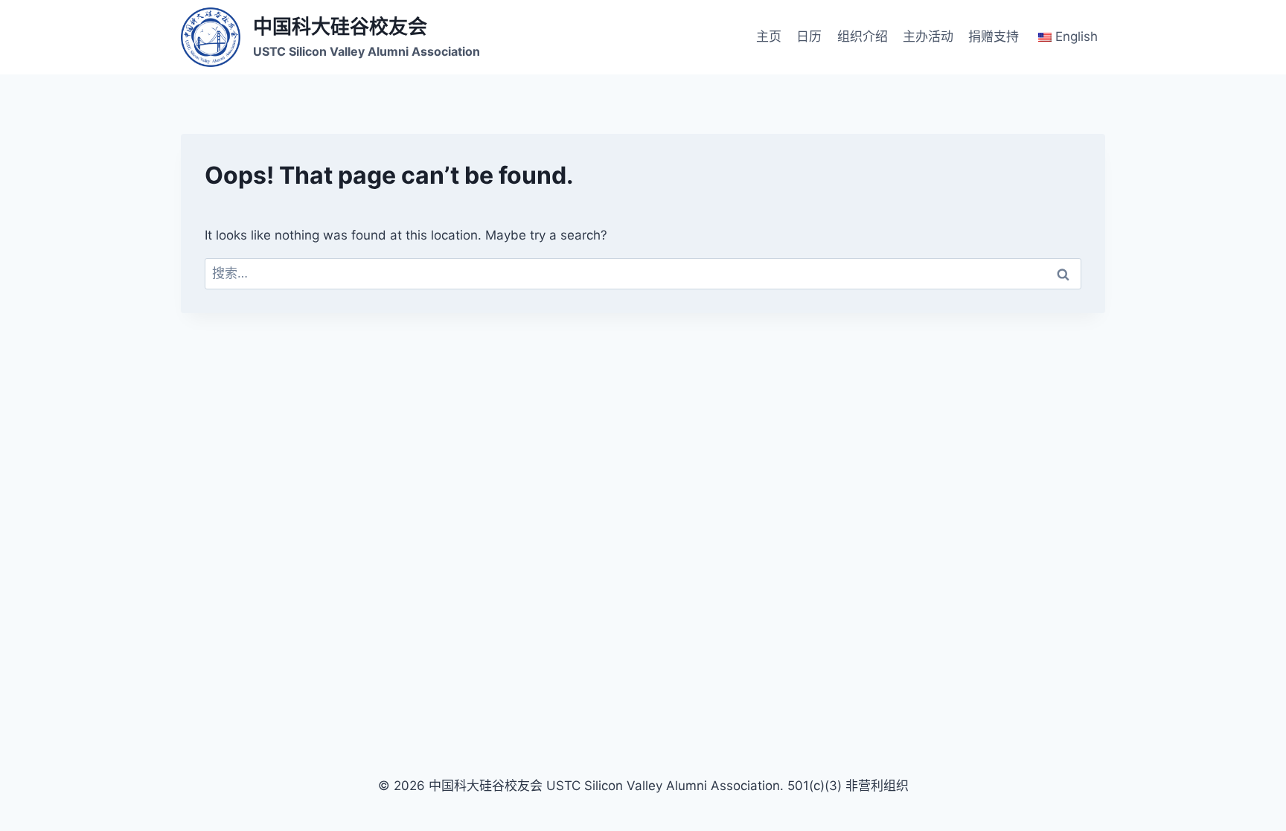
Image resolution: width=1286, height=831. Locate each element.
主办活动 (928, 36)
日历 (809, 36)
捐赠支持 (993, 36)
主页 (768, 36)
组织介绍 (862, 36)
